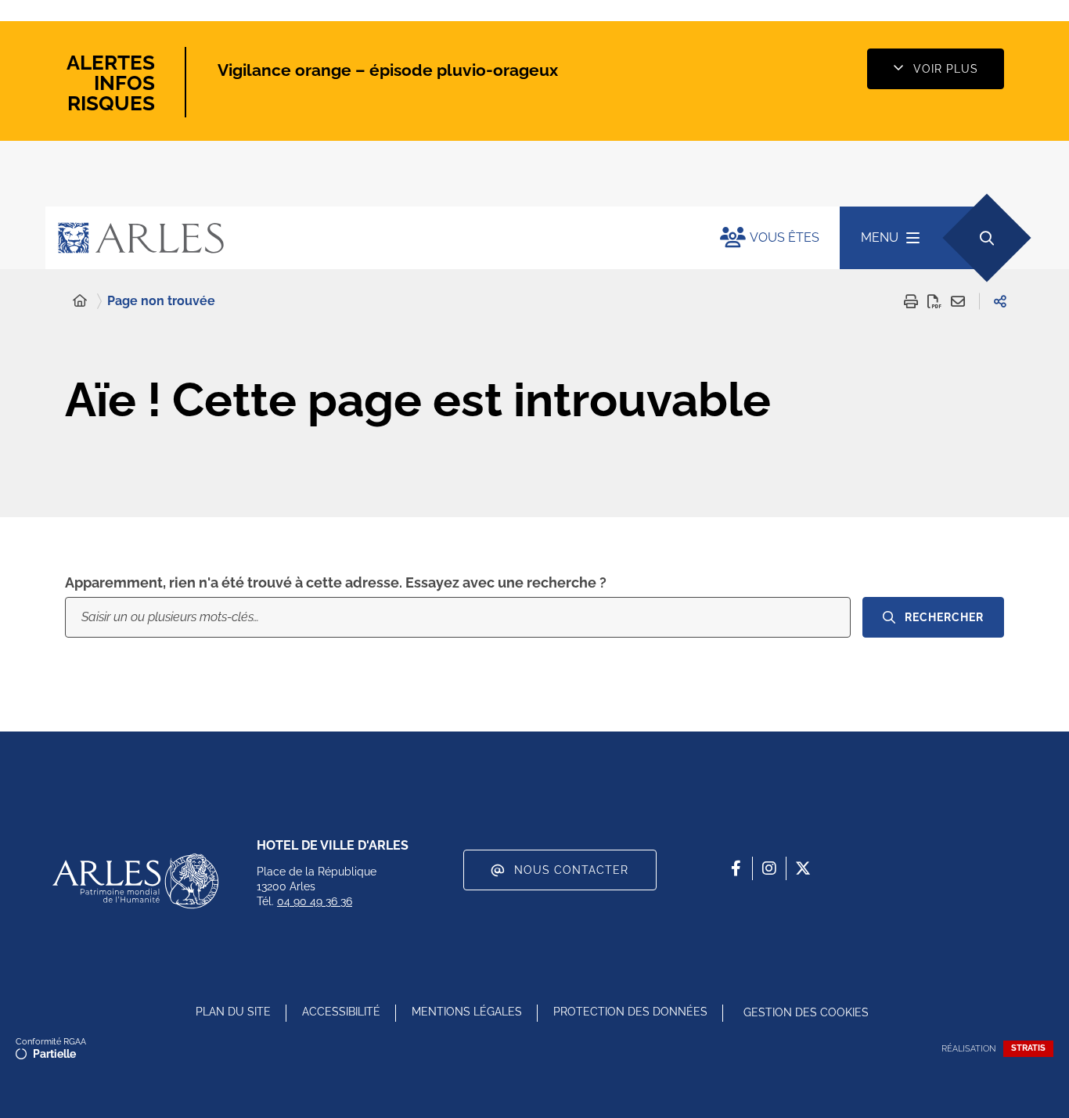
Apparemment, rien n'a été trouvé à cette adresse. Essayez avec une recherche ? (335, 582)
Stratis (1028, 1048)
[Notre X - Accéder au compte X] (803, 868)
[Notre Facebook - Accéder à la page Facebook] (735, 868)
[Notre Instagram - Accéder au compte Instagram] (769, 868)
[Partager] (1000, 301)
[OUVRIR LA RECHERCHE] (986, 237)
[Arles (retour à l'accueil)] (367, 237)
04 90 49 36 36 (314, 901)
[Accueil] (80, 301)
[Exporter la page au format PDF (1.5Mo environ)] (934, 301)
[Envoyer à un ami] (958, 301)
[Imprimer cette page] (911, 301)
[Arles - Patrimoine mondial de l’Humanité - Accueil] (135, 881)
